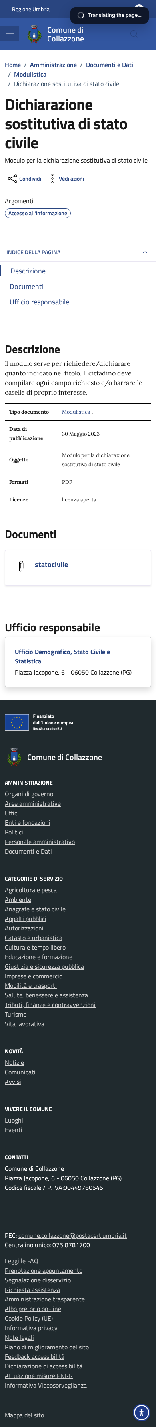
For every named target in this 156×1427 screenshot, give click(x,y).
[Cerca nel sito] (134, 34)
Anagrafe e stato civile (35, 909)
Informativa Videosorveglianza (46, 1385)
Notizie (14, 1062)
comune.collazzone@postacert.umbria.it (72, 1235)
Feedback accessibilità (34, 1356)
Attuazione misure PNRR (39, 1375)
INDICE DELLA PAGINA (33, 252)
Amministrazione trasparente (45, 1299)
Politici (14, 832)
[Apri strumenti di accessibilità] (141, 1412)
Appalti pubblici (25, 918)
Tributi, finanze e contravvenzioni (50, 1004)
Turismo (15, 1014)
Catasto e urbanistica (33, 937)
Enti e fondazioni (27, 822)
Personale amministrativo (40, 841)
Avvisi (13, 1081)
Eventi (13, 1130)
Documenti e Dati (28, 851)
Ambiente (18, 899)
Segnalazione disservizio (38, 1280)
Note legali (19, 1337)
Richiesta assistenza (32, 1289)
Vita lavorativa (24, 1024)
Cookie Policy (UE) (29, 1318)
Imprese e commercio (33, 976)
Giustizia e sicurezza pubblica (44, 966)
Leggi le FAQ (21, 1261)
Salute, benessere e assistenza (46, 995)
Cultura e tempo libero (35, 947)
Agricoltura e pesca (31, 890)
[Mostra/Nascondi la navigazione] (9, 33)
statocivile (51, 564)
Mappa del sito (24, 1415)
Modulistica (77, 411)
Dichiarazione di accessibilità (43, 1366)
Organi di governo (29, 794)
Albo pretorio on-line (33, 1308)
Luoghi (14, 1120)
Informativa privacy (31, 1328)
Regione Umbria (31, 9)
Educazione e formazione (38, 957)
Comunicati (20, 1072)
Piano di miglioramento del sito (47, 1347)
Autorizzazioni (24, 928)
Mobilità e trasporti (31, 985)
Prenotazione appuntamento (43, 1270)
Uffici (12, 813)
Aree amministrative (33, 803)
